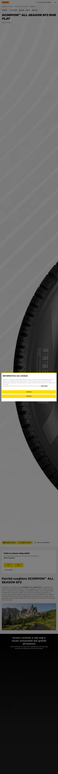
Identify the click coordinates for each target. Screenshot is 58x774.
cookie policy (44, 386)
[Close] (55, 374)
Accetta (29, 396)
